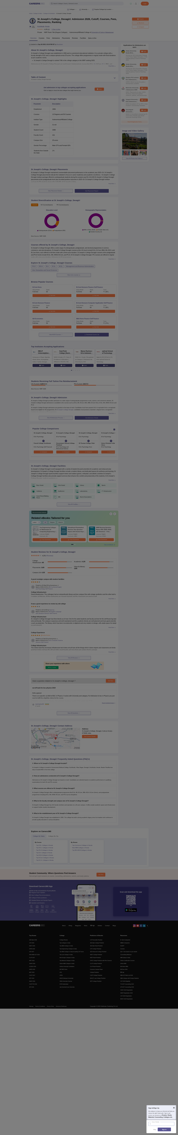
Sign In (164, 1129)
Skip (154, 1129)
